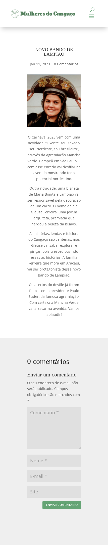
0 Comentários (66, 64)
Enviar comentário (62, 505)
